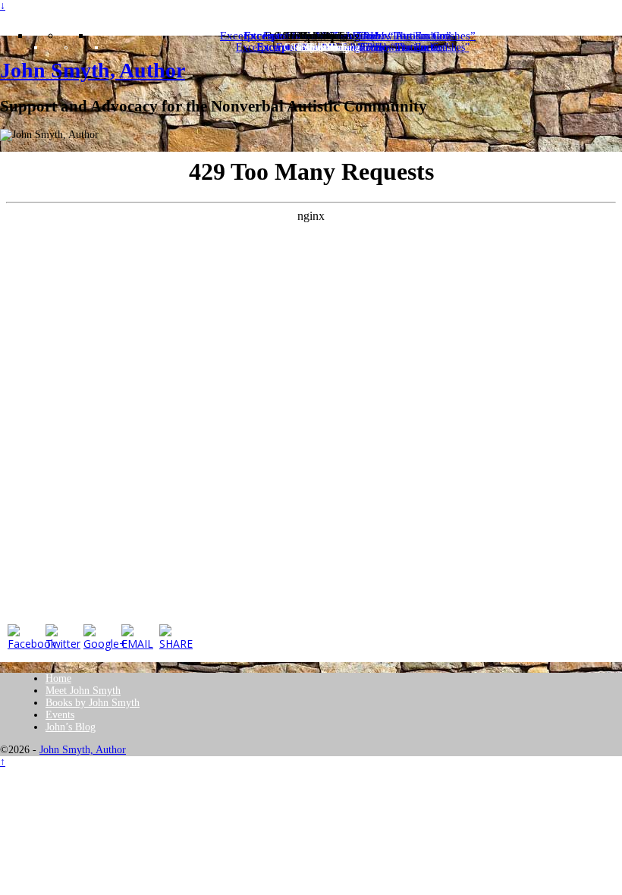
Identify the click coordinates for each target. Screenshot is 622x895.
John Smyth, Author (92, 70)
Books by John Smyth (93, 702)
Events (60, 715)
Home (58, 678)
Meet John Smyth (83, 690)
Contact (322, 47)
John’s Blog (71, 727)
